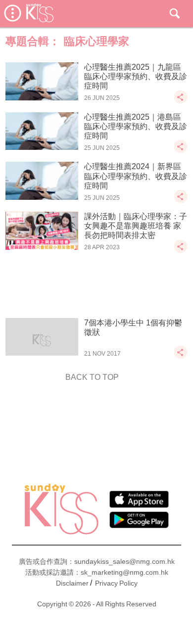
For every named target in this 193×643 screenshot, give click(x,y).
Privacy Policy (116, 583)
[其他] (180, 101)
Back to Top (92, 377)
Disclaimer (72, 583)
